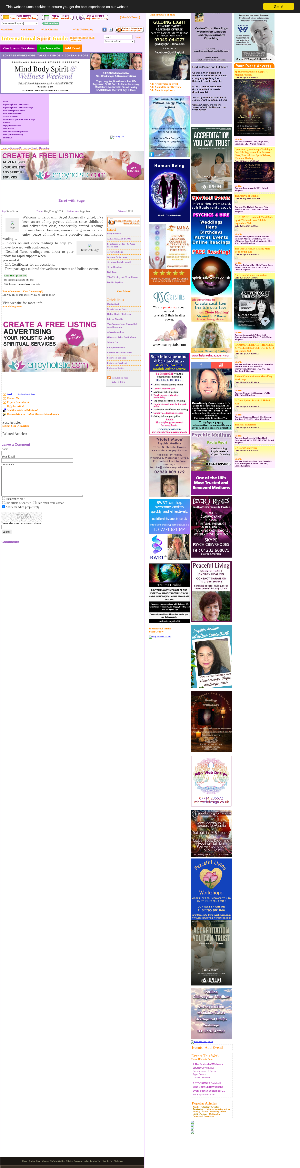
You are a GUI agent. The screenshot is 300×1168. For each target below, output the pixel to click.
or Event (173, 83)
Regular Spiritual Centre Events (16, 105)
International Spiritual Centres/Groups (19, 120)
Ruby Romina (114, 233)
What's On (112, 342)
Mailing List (113, 304)
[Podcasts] (129, 32)
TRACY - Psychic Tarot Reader (122, 277)
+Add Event (7, 29)
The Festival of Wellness (247, 195)
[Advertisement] (71, 186)
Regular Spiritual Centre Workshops (18, 108)
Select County (156, 631)
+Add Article (27, 29)
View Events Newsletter (18, 48)
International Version (160, 628)
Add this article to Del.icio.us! (22, 410)
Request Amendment (18, 402)
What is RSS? (118, 382)
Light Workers (200, 1114)
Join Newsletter (50, 48)
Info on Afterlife (115, 319)
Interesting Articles (218, 1111)
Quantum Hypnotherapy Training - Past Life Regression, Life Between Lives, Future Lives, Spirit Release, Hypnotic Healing (253, 154)
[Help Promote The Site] (160, 637)
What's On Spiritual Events (14, 111)
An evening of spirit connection (251, 275)
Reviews (6, 123)
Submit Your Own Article (15, 426)
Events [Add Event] (207, 1047)
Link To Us (107, 1161)
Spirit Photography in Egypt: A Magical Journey (251, 73)
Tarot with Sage (115, 252)
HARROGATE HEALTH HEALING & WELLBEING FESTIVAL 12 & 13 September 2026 (254, 347)
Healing (196, 1111)
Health (205, 1111)
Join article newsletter (18, 502)
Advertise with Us (92, 1161)
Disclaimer (118, 1161)
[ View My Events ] (130, 17)
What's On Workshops (12, 113)
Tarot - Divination (40, 148)
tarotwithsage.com (12, 306)
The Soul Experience (245, 424)
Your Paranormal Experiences (15, 132)
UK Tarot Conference (246, 447)
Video (165, 83)
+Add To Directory (83, 29)
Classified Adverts (10, 117)
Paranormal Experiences (203, 1116)
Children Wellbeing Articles (218, 1109)
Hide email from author (50, 502)
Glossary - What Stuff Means (121, 337)
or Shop (171, 14)
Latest (111, 229)
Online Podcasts (158, 14)
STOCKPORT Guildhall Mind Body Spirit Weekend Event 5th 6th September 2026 (254, 220)
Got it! (278, 6)
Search (138, 37)
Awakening (198, 1109)
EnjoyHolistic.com (116, 347)
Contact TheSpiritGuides (119, 352)
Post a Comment (11, 291)
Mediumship (214, 1114)
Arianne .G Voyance (117, 257)
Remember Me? (15, 498)
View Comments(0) (33, 291)
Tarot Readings (114, 267)
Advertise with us (115, 332)
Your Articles (8, 129)
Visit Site (238, 139)
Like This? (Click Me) (15, 275)
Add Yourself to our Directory (165, 87)
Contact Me (13, 398)
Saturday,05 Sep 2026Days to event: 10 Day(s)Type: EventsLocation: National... (209, 1092)
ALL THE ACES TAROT (119, 238)
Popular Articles (204, 1103)
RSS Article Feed (120, 377)
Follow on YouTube (116, 357)
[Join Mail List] (117, 137)
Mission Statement (74, 1161)
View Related (124, 291)
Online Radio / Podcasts (119, 314)
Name (4, 449)
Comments (7, 464)
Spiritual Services (19, 148)
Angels (196, 1107)
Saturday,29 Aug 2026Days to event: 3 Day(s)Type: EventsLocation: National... (209, 1069)
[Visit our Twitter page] (110, 31)
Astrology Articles (210, 1107)
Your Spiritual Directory (13, 135)
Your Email (8, 456)
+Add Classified (49, 29)
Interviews (7, 138)
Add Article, (156, 83)
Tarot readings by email (119, 262)
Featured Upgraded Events (202, 1059)
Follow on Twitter (116, 368)
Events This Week (205, 1056)
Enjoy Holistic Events (12, 126)
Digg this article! (15, 406)
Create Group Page (117, 309)
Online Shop (34, 1161)
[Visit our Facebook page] (104, 31)
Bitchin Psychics (115, 282)
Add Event (72, 48)
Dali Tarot (112, 272)
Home (5, 101)
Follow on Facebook (117, 363)
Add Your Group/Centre (163, 90)
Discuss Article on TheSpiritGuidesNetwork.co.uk (33, 414)
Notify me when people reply (22, 507)
